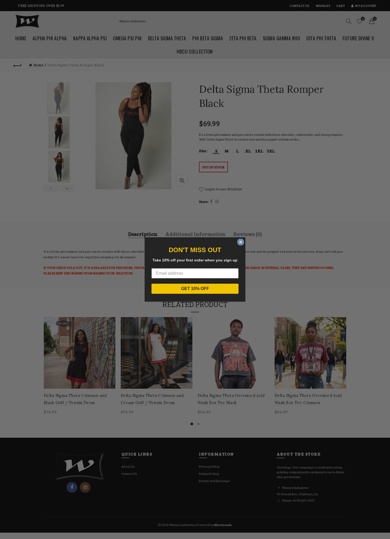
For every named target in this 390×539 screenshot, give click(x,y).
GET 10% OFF (195, 288)
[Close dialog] (240, 242)
